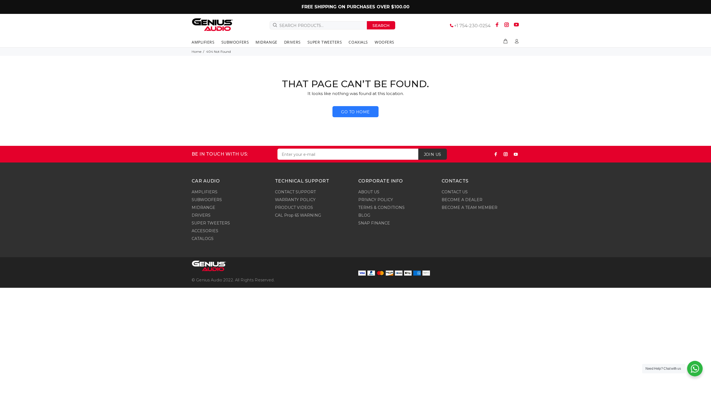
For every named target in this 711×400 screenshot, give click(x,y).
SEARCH (381, 25)
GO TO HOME (355, 111)
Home (196, 51)
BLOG (364, 215)
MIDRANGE (203, 207)
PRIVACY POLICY (375, 199)
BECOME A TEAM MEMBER (469, 207)
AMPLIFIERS (204, 191)
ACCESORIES (205, 230)
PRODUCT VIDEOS (294, 207)
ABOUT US (368, 191)
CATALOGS (203, 238)
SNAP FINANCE (374, 223)
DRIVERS (201, 215)
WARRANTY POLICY (295, 199)
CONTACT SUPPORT (295, 191)
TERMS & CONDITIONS (381, 207)
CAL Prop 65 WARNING (298, 215)
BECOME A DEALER (462, 199)
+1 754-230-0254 (472, 25)
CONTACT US (455, 191)
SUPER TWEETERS (211, 223)
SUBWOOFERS (207, 199)
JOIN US (432, 154)
